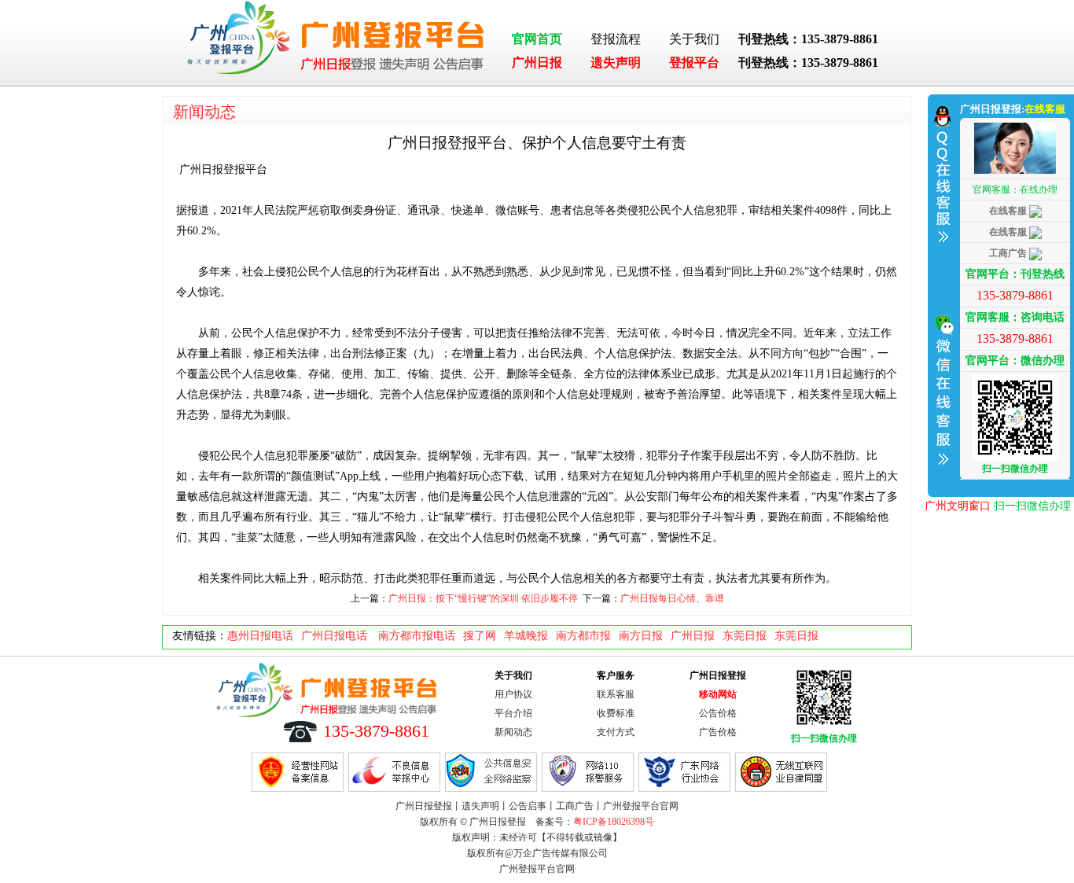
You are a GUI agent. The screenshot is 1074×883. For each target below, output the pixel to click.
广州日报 (537, 62)
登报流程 (615, 39)
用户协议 (513, 694)
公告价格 (718, 713)
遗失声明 (615, 62)
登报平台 (694, 62)
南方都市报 (583, 636)
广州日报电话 (335, 636)
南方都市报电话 (416, 636)
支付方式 (615, 732)
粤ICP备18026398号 (613, 821)
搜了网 (479, 636)
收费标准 (615, 713)
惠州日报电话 (260, 636)
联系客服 (615, 694)
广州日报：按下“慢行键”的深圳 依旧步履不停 (483, 598)
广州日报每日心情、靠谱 (672, 598)
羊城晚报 (526, 636)
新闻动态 (204, 111)
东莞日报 (745, 636)
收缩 (942, 293)
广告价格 (718, 732)
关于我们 (694, 39)
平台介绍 (513, 713)
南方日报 (641, 636)
